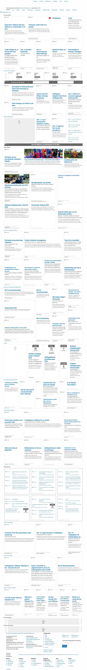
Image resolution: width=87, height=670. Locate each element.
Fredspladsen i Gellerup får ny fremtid (37, 420)
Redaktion (55, 1)
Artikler (23, 10)
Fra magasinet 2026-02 (9, 410)
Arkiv (61, 1)
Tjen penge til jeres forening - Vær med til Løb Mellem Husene (74, 291)
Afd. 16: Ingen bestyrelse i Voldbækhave (50, 533)
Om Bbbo (47, 663)
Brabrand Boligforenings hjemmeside (50, 654)
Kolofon (18, 10)
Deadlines (74, 10)
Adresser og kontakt (49, 644)
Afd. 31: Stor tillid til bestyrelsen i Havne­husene (73, 139)
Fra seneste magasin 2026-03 (10, 230)
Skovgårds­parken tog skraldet (41, 183)
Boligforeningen (46, 10)
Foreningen (37, 497)
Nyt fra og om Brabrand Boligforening (12, 287)
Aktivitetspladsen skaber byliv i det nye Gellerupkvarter (50, 401)
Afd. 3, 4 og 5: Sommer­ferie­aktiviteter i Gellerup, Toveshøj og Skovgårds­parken (43, 124)
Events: (5, 343)
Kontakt (34, 661)
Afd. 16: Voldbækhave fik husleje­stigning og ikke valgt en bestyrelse (74, 537)
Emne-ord (59, 665)
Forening (22, 666)
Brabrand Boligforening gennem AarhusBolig (70, 654)
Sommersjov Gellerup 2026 (40, 205)
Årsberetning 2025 (11, 308)
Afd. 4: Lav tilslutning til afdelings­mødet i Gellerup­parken (75, 132)
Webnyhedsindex (61, 663)
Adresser (68, 10)
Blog (46, 636)
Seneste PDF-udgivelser (9, 70)
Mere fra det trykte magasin (10, 587)
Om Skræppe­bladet (36, 663)
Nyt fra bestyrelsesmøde (13, 290)
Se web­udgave (18, 78)
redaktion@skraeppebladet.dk (33, 639)
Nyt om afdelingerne (8, 116)
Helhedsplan (30, 10)
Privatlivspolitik (48, 639)
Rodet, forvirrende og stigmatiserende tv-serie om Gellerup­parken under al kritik (40, 568)
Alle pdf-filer (60, 660)
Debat (61, 497)
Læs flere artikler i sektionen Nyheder (11, 493)
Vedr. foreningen (48, 661)
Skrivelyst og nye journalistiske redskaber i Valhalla (13, 159)
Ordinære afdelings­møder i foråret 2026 (16, 327)
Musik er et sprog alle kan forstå (76, 599)
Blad (46, 635)
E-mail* (28, 82)
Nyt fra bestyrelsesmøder (66, 566)
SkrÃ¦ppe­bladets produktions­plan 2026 (50, 359)
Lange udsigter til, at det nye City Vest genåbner (11, 52)
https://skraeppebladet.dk (31, 638)
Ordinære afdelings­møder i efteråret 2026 (35, 356)
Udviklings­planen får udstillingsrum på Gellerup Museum (12, 269)
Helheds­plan (48, 665)
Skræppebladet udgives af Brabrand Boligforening (27, 654)
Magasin (35, 1)
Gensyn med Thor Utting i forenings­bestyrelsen (42, 96)
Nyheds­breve (73, 660)
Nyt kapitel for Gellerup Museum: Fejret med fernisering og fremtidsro (23, 89)
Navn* (53, 82)
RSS (71, 663)
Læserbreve (37, 10)
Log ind (46, 647)
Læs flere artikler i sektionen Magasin (38, 493)
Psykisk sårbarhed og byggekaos (35, 240)
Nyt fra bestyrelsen (43, 318)
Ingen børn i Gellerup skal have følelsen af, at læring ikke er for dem (15, 27)
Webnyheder (10, 661)
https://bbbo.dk (29, 647)
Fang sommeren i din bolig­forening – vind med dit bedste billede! (42, 160)
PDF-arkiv (47, 638)
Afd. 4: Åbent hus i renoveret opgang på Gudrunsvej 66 (75, 96)
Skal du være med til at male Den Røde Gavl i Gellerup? (27, 392)
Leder (13, 10)
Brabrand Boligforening (25, 8)
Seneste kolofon (30, 642)
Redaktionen (29, 641)
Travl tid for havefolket (71, 240)
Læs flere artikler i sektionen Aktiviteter (65, 493)
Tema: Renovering (8, 555)
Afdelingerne (48, 1)
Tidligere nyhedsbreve (50, 643)
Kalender (66, 1)
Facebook (72, 661)
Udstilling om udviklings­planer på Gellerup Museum (11, 384)
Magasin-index (60, 661)
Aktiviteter (62, 10)
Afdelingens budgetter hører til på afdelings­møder (59, 96)
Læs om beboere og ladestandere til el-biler (45, 145)
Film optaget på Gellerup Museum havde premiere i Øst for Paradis (72, 421)
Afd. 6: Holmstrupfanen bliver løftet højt (42, 52)
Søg (58, 666)
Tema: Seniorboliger (8, 522)
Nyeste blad (10, 663)
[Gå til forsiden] (5, 12)
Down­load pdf (19, 77)
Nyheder (41, 1)
